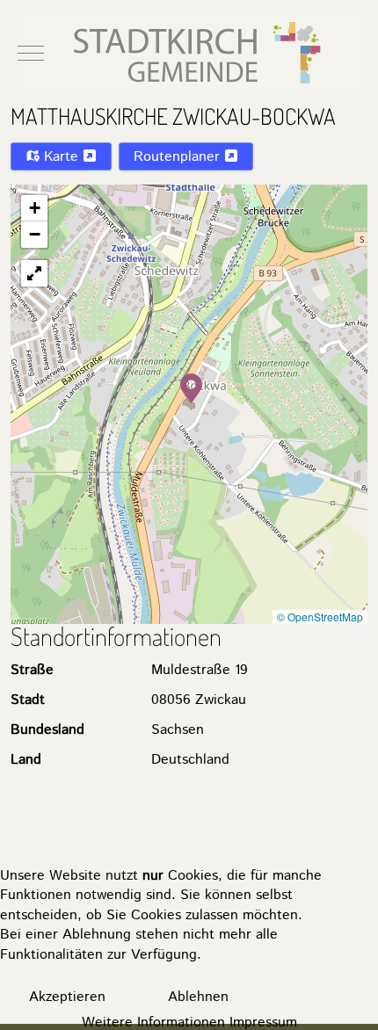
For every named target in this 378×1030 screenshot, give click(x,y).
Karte (61, 157)
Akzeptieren (67, 997)
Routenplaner (179, 157)
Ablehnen (198, 997)
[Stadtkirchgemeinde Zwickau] (189, 52)
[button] (191, 387)
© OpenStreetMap (320, 616)
